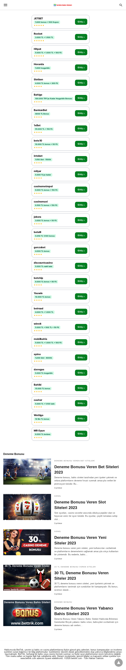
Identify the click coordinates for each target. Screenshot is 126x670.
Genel (57, 496)
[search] (121, 5)
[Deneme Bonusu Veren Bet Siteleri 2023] (27, 472)
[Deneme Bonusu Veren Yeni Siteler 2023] (27, 542)
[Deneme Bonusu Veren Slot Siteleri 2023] (27, 507)
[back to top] (119, 663)
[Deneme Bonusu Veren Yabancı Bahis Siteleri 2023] (27, 613)
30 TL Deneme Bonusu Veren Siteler (75, 567)
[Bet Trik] (62, 5)
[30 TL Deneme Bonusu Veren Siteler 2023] (27, 578)
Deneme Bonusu (63, 602)
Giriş (81, 21)
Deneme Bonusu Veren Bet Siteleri (74, 461)
